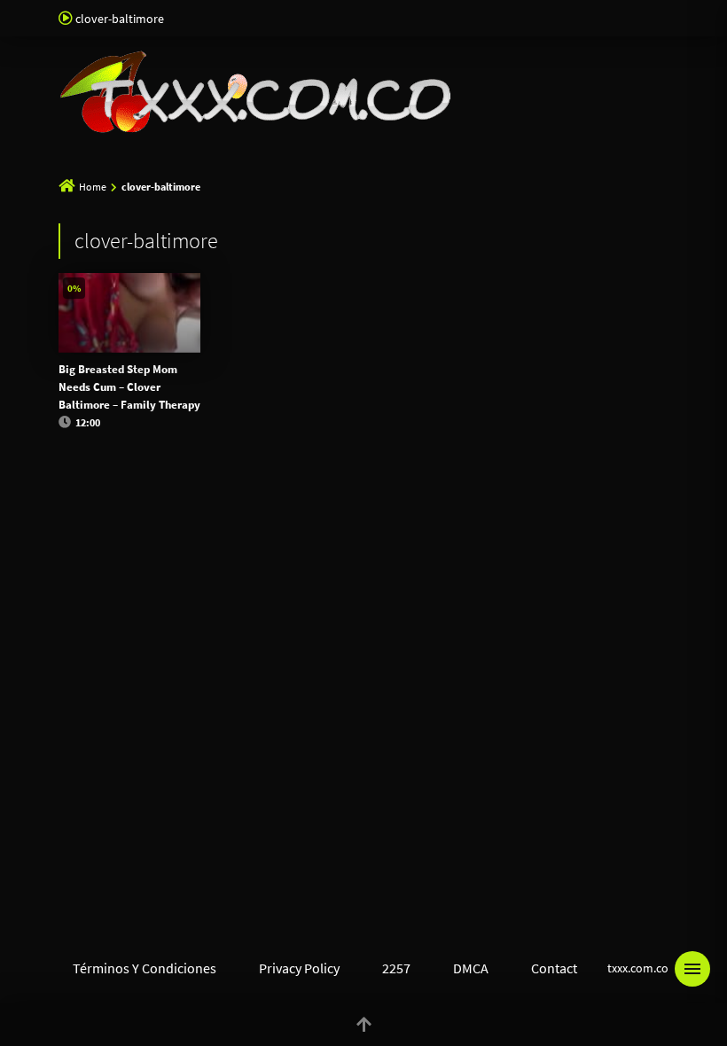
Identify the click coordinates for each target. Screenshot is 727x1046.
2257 (396, 968)
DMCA (471, 968)
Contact (554, 968)
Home (92, 186)
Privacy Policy (299, 968)
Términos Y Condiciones (144, 968)
